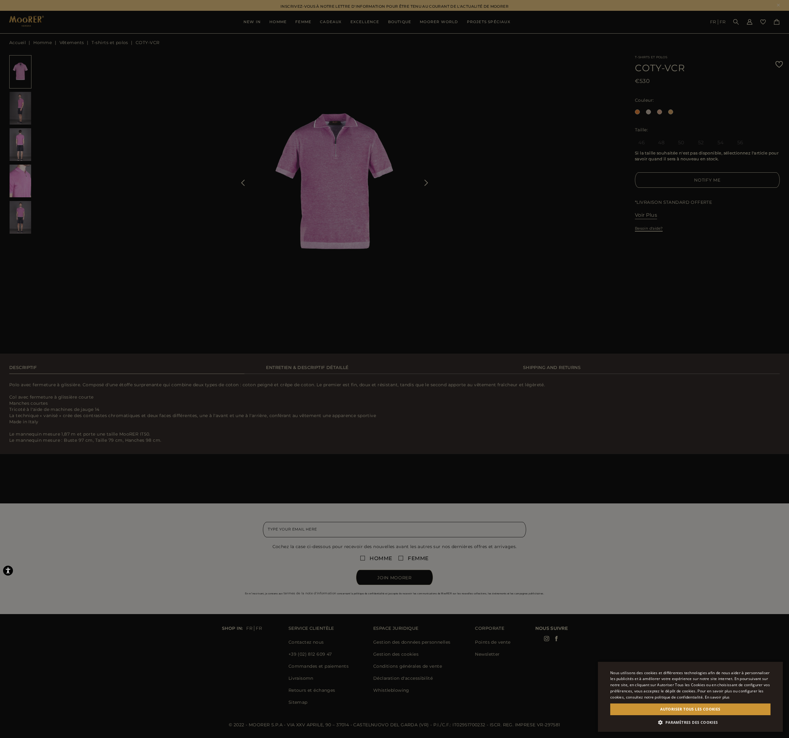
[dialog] (394, 369)
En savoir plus (717, 697)
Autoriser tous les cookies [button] (690, 709)
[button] (690, 722)
